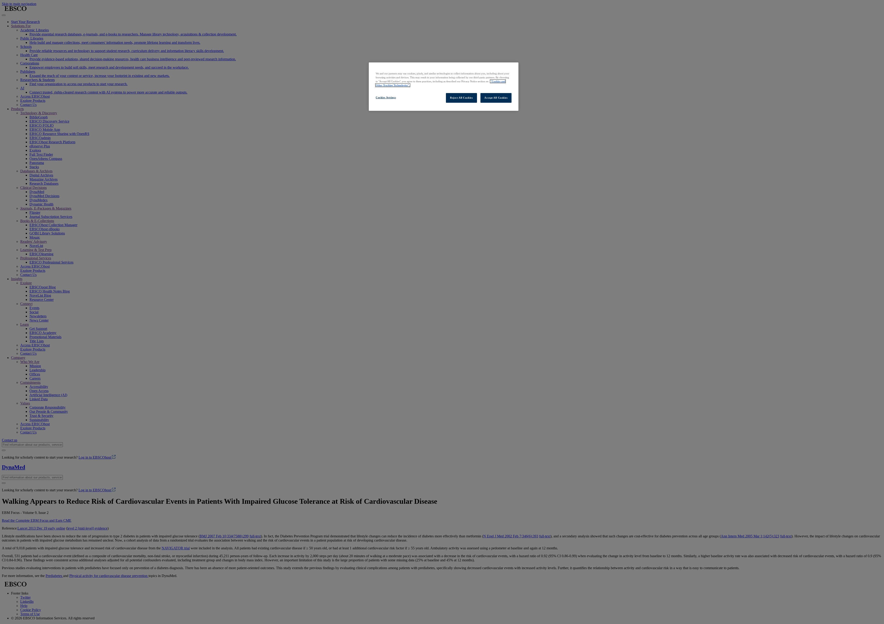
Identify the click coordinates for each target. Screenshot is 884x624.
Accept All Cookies (495, 97)
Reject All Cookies (461, 97)
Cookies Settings (386, 97)
